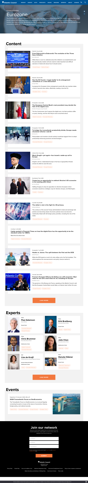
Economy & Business (13, 10)
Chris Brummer (28, 338)
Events (30, 2)
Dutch (23, 367)
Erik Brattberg (65, 321)
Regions (56, 2)
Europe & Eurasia (48, 141)
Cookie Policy (16, 468)
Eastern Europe (45, 67)
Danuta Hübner (65, 356)
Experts (63, 2)
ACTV (35, 2)
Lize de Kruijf (27, 357)
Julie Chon (63, 339)
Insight (23, 2)
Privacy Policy (9, 468)
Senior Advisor (24, 321)
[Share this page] (84, 14)
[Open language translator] (81, 2)
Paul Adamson (28, 319)
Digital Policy (67, 329)
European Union (36, 91)
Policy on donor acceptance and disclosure (73, 468)
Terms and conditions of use (26, 468)
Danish (60, 329)
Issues (50, 2)
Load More (44, 300)
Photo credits (60, 471)
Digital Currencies (37, 116)
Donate (76, 2)
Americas (61, 348)
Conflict (35, 192)
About (70, 2)
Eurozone (44, 91)
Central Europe (36, 67)
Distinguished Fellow (62, 358)
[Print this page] (84, 11)
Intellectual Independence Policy (40, 468)
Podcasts (42, 2)
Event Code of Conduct (51, 471)
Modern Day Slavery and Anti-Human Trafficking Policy (35, 471)
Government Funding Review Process (55, 468)
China (66, 348)
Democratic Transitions (64, 365)
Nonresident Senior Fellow (63, 323)
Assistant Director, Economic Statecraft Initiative (30, 359)
